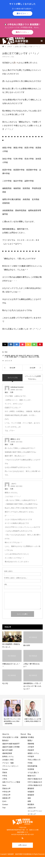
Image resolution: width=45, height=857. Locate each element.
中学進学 (31, 756)
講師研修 (24, 737)
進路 (29, 798)
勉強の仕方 (30, 355)
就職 (29, 801)
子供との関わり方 (34, 760)
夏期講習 (31, 788)
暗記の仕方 (32, 357)
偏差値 (13, 355)
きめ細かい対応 (8, 760)
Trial (3, 808)
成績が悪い (24, 357)
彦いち (16, 63)
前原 (17, 355)
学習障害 (31, 769)
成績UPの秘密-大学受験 (11, 747)
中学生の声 (6, 792)
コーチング (32, 814)
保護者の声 (6, 798)
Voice (4, 785)
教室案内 (31, 804)
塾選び (30, 740)
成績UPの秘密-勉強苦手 (11, 744)
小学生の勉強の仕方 (35, 785)
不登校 (30, 763)
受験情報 (31, 744)
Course (5, 769)
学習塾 (11, 357)
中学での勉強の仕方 (35, 782)
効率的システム (8, 756)
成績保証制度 (7, 753)
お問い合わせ (22, 845)
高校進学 (31, 750)
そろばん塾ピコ (33, 772)
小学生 (5, 779)
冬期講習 (31, 792)
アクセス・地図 (8, 763)
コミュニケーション (35, 811)
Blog (29, 734)
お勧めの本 (32, 808)
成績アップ (17, 357)
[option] (28, 712)
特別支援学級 (32, 766)
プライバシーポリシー (10, 766)
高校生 (5, 772)
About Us (5, 734)
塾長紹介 (5, 740)
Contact (5, 804)
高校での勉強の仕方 (35, 779)
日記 (12, 56)
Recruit (23, 734)
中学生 (5, 776)
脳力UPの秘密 (7, 750)
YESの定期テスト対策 (10, 737)
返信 (6, 392)
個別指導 (7, 355)
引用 (11, 392)
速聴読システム (33, 753)
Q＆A (4, 801)
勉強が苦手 (22, 355)
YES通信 (31, 737)
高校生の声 (6, 788)
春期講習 (31, 795)
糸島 (37, 357)
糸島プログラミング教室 (11, 782)
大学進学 (31, 747)
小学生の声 (6, 795)
